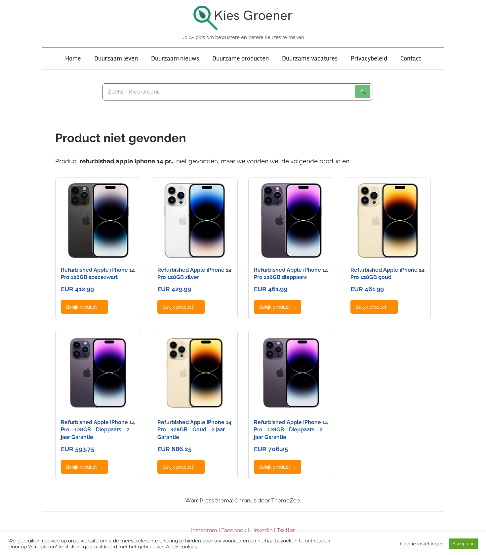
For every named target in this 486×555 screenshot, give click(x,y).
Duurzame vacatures (310, 58)
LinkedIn (261, 530)
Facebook (233, 530)
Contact (410, 58)
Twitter (286, 530)
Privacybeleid (369, 58)
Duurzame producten (240, 58)
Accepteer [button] (463, 543)
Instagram (204, 530)
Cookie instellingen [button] (422, 543)
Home (73, 58)
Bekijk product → (84, 307)
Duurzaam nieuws (175, 58)
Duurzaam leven (116, 58)
